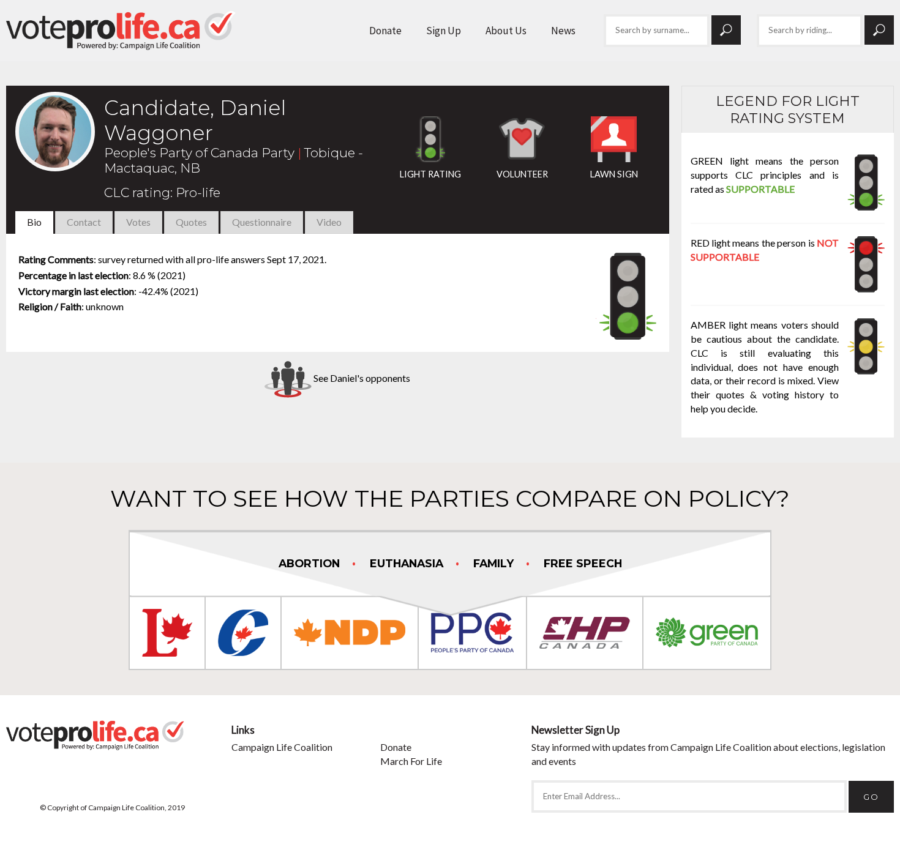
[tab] (34, 222)
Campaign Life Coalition (281, 747)
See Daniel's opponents (361, 378)
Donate (385, 30)
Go (726, 30)
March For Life (411, 761)
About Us (506, 30)
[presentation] (34, 222)
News (563, 30)
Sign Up (443, 30)
